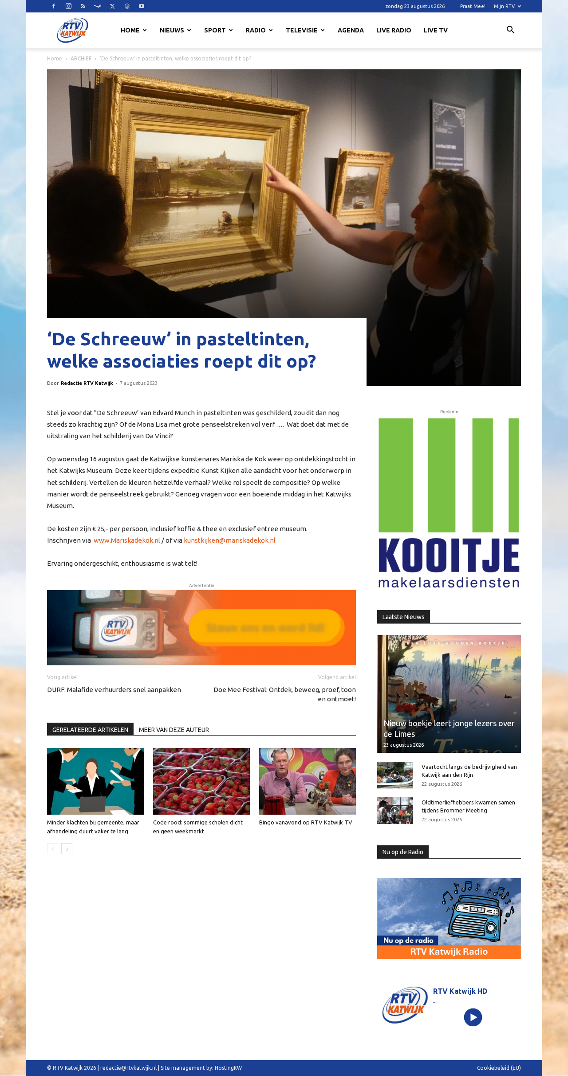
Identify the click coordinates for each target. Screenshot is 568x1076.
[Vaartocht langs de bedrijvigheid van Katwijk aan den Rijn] (395, 775)
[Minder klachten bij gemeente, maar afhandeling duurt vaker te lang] (95, 781)
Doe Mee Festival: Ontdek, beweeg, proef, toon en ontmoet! (284, 694)
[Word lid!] (201, 627)
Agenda (351, 30)
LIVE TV (436, 30)
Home (130, 30)
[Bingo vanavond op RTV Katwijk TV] (307, 781)
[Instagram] (68, 6)
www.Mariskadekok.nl (127, 540)
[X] (112, 6)
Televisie (302, 30)
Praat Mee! (472, 6)
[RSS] (83, 6)
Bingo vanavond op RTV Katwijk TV (305, 822)
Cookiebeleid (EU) (499, 1068)
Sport (215, 30)
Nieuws (172, 30)
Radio (256, 30)
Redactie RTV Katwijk (87, 383)
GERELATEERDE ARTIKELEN (90, 729)
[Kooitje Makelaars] (449, 503)
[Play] (473, 1017)
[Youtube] (141, 6)
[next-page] (66, 848)
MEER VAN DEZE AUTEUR (174, 729)
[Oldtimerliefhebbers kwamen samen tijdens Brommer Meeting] (395, 810)
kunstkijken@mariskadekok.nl (230, 540)
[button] (510, 31)
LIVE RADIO (393, 30)
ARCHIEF (81, 58)
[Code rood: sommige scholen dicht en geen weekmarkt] (201, 781)
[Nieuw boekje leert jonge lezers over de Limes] (449, 694)
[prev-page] (52, 848)
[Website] (127, 6)
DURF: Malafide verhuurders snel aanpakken (114, 689)
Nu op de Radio (403, 852)
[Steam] (97, 6)
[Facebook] (53, 6)
